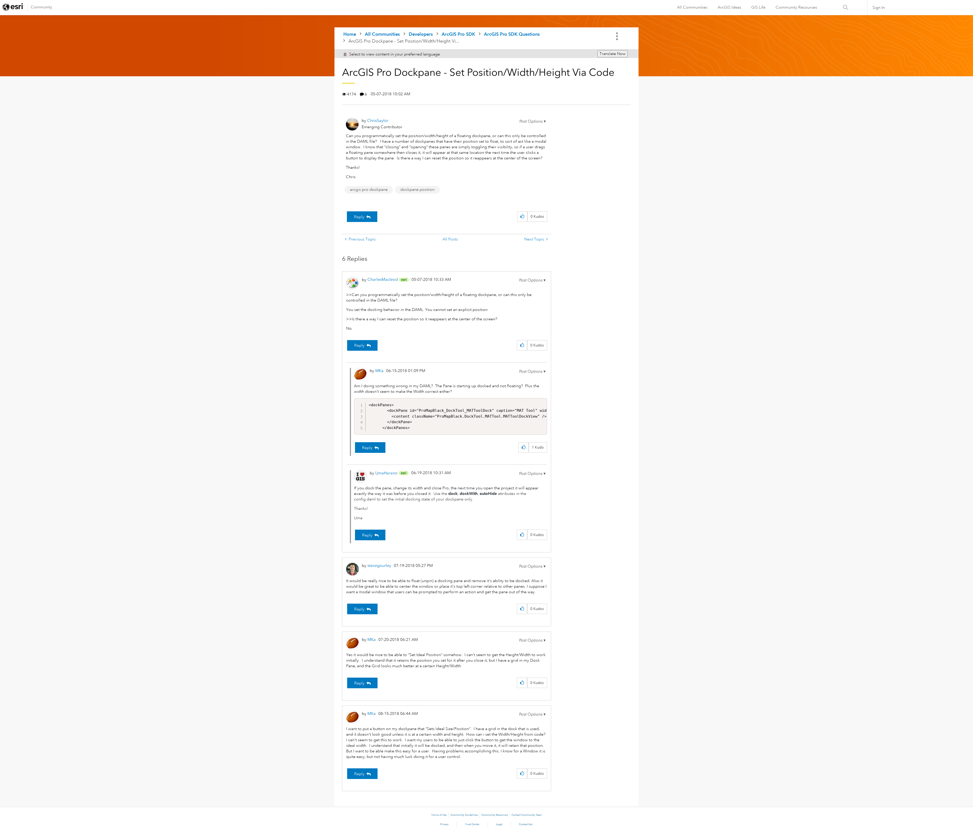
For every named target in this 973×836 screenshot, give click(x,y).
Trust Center (472, 824)
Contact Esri (526, 824)
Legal (499, 824)
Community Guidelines (464, 814)
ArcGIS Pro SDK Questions (512, 34)
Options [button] (617, 36)
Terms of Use (439, 814)
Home (349, 34)
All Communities (692, 7)
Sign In (878, 7)
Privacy (444, 824)
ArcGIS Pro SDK (458, 34)
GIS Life (758, 7)
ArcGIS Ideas (729, 7)
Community (41, 7)
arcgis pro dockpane (369, 189)
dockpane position (417, 189)
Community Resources (796, 7)
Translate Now (613, 53)
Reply (359, 216)
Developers (421, 34)
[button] (532, 121)
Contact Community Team (527, 814)
